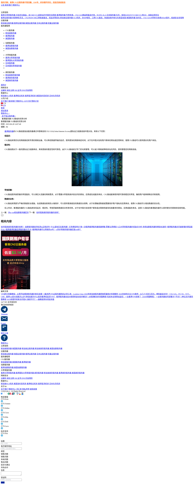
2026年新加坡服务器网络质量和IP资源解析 (101, 294)
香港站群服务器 (11, 46)
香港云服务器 (19, 23)
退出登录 (4, 111)
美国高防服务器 (11, 80)
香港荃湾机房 (30, 96)
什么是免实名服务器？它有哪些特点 (65, 227)
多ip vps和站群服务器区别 (18, 212)
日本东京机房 (54, 96)
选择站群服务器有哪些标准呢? (155, 227)
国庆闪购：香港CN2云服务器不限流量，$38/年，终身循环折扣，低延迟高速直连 (33, 2)
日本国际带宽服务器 (13, 66)
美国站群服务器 (11, 48)
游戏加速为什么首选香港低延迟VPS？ (40, 297)
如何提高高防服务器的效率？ (48, 212)
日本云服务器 (42, 23)
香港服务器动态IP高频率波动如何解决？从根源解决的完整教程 (81, 297)
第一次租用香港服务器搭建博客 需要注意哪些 (98, 227)
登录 (3, 108)
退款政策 (33, 389)
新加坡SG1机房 (7, 96)
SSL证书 (18, 90)
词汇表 (19, 389)
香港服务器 (9, 36)
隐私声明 (25, 389)
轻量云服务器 (53, 23)
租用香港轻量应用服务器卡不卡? (19, 229)
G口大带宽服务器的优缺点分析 (129, 227)
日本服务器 (9, 63)
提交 (3, 482)
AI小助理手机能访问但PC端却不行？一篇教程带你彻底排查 (30, 299)
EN (4, 105)
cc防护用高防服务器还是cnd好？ (69, 229)
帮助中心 (16, 5)
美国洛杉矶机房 (42, 96)
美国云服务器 (31, 23)
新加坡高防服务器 (12, 75)
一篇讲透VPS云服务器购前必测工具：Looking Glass (63, 294)
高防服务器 (38, 373)
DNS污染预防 (27, 90)
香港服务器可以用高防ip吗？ (43, 229)
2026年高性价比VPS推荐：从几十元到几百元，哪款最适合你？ (144, 294)
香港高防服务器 (11, 78)
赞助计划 (35, 101)
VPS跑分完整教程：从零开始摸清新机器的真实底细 (21, 294)
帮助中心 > (5, 113)
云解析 (4, 90)
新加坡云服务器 (7, 23)
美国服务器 (9, 38)
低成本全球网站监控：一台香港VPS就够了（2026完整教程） (131, 297)
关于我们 (5, 101)
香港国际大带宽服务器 (14, 60)
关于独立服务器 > (8, 116)
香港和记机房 (19, 96)
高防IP (3, 85)
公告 (3, 5)
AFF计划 (27, 101)
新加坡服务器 (10, 33)
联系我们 (9, 5)
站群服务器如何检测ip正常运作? (37, 227)
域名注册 (10, 90)
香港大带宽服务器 (12, 58)
